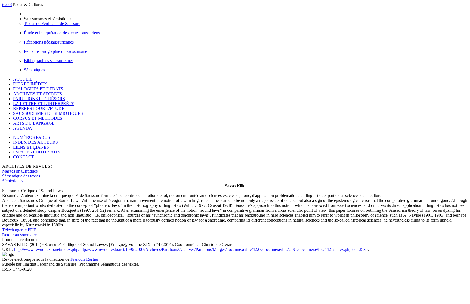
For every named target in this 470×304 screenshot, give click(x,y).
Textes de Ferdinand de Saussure (52, 23)
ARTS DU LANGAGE (34, 123)
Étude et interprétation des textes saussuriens (62, 32)
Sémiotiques (34, 69)
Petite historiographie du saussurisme (55, 51)
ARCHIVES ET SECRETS (37, 93)
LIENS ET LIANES (31, 147)
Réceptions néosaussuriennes (49, 42)
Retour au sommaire (19, 234)
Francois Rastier (84, 259)
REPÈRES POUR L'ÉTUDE (38, 108)
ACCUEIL (22, 79)
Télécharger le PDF (19, 230)
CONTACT (23, 157)
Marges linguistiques (20, 171)
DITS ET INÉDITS (30, 84)
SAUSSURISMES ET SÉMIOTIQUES (48, 113)
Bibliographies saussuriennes (48, 60)
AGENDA (22, 128)
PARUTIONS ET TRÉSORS (39, 98)
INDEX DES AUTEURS (35, 142)
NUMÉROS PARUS (31, 137)
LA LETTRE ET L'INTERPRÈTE (43, 103)
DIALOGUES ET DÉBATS (38, 89)
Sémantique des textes (21, 176)
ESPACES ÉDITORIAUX (36, 152)
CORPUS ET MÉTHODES (37, 118)
